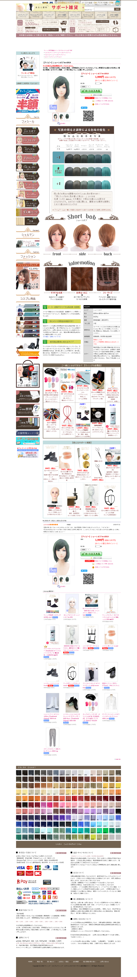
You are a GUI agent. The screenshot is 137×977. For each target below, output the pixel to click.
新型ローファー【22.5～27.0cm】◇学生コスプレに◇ (110, 685)
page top (118, 759)
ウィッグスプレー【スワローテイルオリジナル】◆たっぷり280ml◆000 (110, 617)
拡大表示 (62, 123)
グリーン (68, 52)
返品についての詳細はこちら (103, 98)
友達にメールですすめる (102, 104)
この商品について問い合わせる (104, 101)
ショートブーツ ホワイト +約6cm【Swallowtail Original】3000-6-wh (51, 716)
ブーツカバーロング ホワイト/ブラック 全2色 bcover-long (91, 685)
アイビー (59, 57)
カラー (47, 57)
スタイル (47, 55)
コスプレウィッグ (50, 52)
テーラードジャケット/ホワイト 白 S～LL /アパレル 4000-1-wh (110, 716)
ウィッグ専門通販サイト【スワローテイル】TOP (58, 50)
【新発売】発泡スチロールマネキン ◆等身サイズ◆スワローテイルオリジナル (71, 648)
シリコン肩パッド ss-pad (110, 646)
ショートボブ (60, 52)
